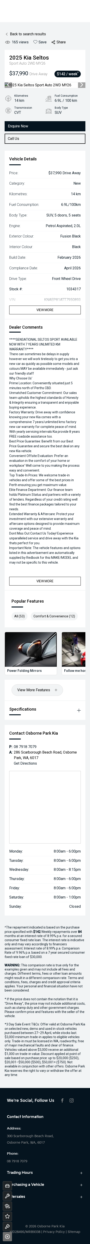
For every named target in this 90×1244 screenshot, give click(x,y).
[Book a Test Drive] (7, 1226)
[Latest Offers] (7, 1216)
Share (61, 42)
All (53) (19, 616)
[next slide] (81, 85)
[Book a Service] (7, 1196)
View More (45, 310)
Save (43, 42)
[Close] (7, 1236)
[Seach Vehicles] (7, 1206)
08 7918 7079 (25, 747)
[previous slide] (8, 85)
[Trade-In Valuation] (7, 1185)
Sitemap (74, 1232)
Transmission (23, 107)
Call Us (13, 138)
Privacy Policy (54, 1232)
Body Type (61, 107)
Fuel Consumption (66, 95)
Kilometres (21, 95)
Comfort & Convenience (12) (54, 616)
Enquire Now (18, 126)
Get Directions (25, 763)
